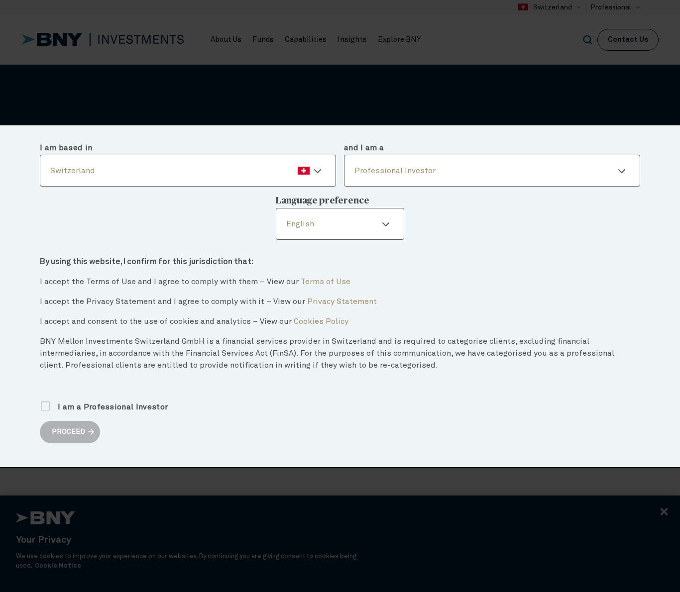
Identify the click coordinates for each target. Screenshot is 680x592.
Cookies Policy (321, 321)
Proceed (68, 431)
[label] (188, 171)
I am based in (66, 148)
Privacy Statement (342, 301)
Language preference (322, 201)
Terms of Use (325, 282)
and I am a (364, 148)
